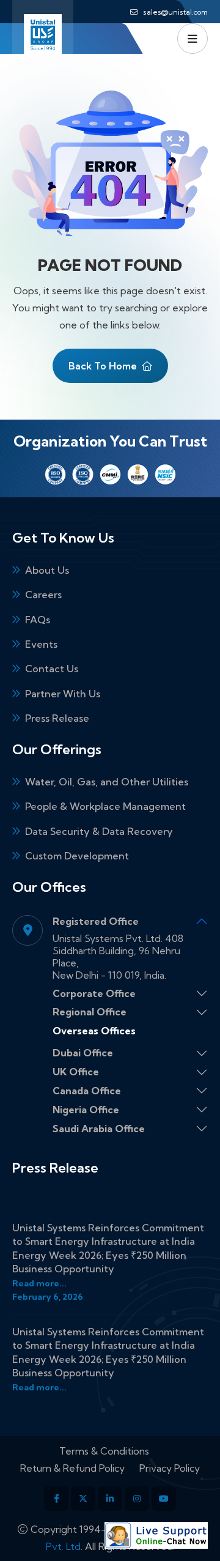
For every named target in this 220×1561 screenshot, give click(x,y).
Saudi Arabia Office (99, 1128)
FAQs (37, 620)
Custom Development (77, 856)
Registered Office (96, 921)
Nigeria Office (86, 1109)
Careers (43, 594)
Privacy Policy (169, 1468)
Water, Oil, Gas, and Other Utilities (106, 782)
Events (41, 644)
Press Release (57, 718)
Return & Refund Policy (72, 1468)
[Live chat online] (156, 1535)
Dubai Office (83, 1053)
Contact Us (51, 668)
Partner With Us (62, 694)
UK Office (76, 1072)
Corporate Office (94, 993)
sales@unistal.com (175, 12)
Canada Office (87, 1091)
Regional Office (90, 1012)
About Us (47, 570)
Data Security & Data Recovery (99, 831)
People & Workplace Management (105, 806)
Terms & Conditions (104, 1451)
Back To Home (102, 366)
